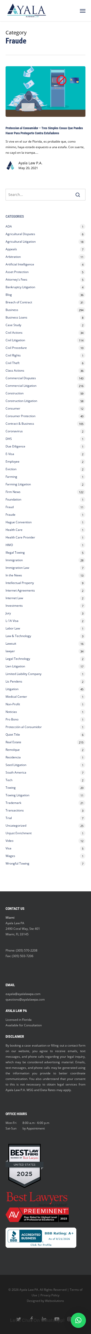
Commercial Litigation (21, 385)
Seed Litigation (16, 765)
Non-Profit (13, 704)
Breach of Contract (19, 302)
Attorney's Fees (16, 279)
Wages (10, 856)
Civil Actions (14, 332)
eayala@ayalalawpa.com (23, 994)
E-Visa (10, 454)
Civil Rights (13, 355)
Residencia (13, 757)
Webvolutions (54, 1301)
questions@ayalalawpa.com (25, 999)
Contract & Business (20, 423)
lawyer (10, 651)
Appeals (11, 249)
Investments (14, 605)
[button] (82, 10)
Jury (8, 613)
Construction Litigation (21, 401)
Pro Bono (12, 719)
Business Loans (16, 317)
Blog (9, 294)
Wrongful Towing (17, 863)
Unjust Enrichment (19, 833)
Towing (11, 787)
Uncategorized (16, 825)
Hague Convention (19, 522)
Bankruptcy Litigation (20, 287)
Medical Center (16, 696)
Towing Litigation (17, 795)
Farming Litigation (18, 484)
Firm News (13, 492)
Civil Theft (12, 363)
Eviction (11, 469)
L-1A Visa (12, 621)
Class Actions (15, 370)
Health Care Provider (20, 537)
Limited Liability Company (23, 674)
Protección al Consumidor (24, 727)
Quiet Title (13, 734)
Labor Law (13, 628)
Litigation (12, 689)
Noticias (11, 712)
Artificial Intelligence (20, 264)
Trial (9, 818)
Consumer (13, 408)
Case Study (13, 325)
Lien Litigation (15, 666)
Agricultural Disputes (21, 234)
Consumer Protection (20, 416)
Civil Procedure (16, 348)
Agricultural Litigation (21, 241)
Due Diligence (15, 446)
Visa (8, 848)
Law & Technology (18, 636)
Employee (12, 461)
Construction (15, 393)
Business (12, 310)
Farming (11, 476)
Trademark (13, 803)
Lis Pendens (14, 681)
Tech (9, 780)
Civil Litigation (15, 340)
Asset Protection (17, 272)
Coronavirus (14, 431)
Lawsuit (11, 643)
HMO (9, 545)
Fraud (10, 507)
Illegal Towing (15, 552)
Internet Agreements (20, 590)
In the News (14, 575)
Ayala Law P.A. (30, 163)
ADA (9, 226)
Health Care (14, 530)
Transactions (15, 810)
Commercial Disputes (21, 378)
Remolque (13, 750)
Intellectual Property (20, 583)
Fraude (10, 514)
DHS (9, 439)
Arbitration (13, 257)
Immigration (14, 560)
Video (9, 841)
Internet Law (14, 598)
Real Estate (13, 742)
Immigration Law (17, 568)
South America (16, 772)
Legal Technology (18, 659)
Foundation (13, 499)
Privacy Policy (49, 1295)
